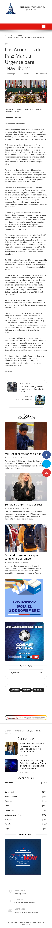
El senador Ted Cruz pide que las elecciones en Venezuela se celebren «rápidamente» (32, 747)
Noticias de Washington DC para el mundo (32, 8)
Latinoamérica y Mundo (26, 815)
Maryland (26, 819)
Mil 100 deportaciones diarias (23, 454)
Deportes (26, 801)
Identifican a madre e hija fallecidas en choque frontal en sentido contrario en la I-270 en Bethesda (33, 764)
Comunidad (26, 792)
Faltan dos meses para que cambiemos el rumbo (21, 556)
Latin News (26, 810)
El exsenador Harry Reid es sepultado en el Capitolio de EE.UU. (31, 387)
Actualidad (26, 783)
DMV (26, 806)
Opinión (8, 44)
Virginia (26, 829)
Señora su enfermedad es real (23, 504)
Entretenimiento (26, 796)
